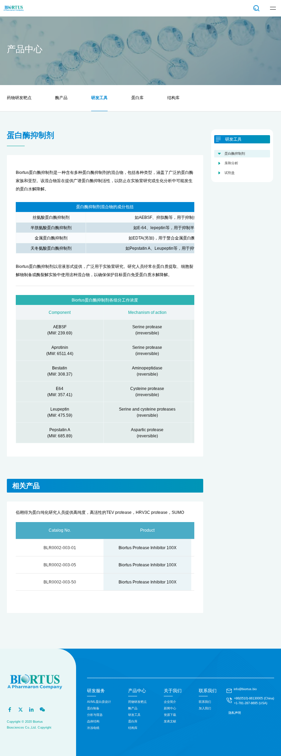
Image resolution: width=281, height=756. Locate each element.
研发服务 (96, 690)
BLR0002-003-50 (60, 582)
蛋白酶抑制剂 (234, 153)
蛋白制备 (93, 708)
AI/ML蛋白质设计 (99, 702)
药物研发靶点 (19, 97)
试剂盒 (229, 173)
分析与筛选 (94, 715)
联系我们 (208, 690)
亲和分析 (231, 163)
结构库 (173, 97)
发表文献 (170, 721)
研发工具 (99, 97)
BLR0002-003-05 (60, 565)
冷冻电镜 (93, 728)
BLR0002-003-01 (60, 547)
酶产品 (61, 97)
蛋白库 (137, 97)
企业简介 (170, 702)
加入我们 (205, 708)
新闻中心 (170, 708)
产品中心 (137, 690)
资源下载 (170, 715)
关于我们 (173, 690)
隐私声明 (235, 712)
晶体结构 (93, 721)
